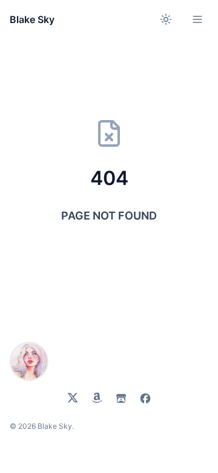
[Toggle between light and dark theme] (166, 19)
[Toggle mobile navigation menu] (197, 19)
